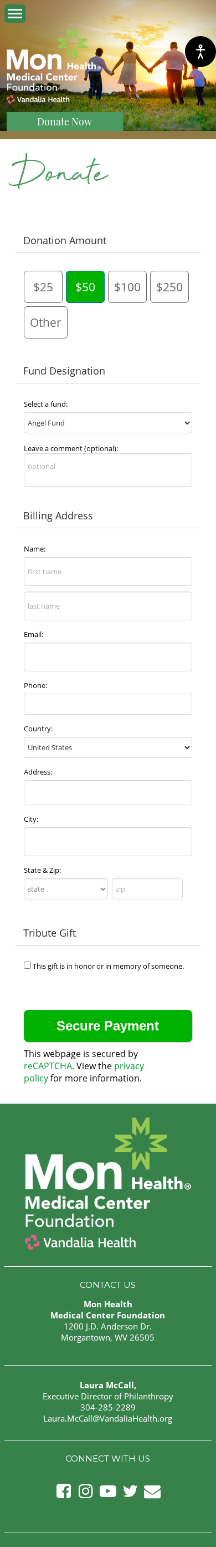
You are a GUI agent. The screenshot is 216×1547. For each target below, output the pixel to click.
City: (31, 819)
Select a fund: (46, 404)
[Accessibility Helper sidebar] (200, 51)
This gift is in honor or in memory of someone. (108, 966)
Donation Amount (64, 240)
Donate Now (64, 121)
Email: (33, 634)
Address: (38, 772)
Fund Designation (64, 370)
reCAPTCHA (48, 1066)
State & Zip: (42, 870)
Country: (38, 729)
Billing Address (58, 515)
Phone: (35, 685)
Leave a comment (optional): (71, 448)
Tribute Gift (49, 932)
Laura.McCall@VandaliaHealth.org (107, 1418)
